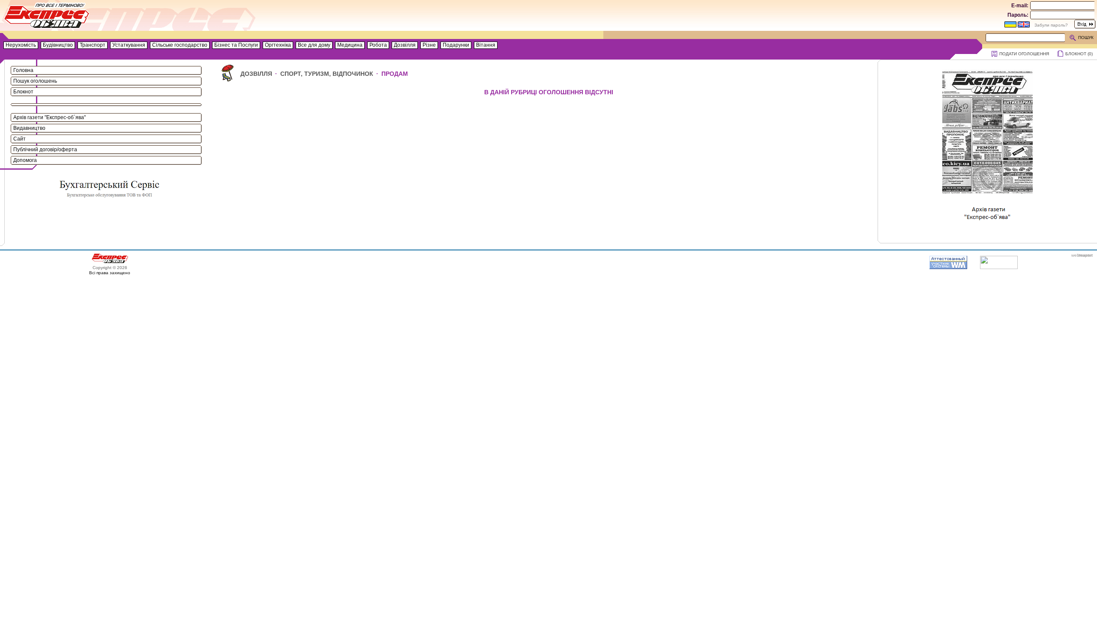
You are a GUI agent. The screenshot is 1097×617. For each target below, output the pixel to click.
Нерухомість (21, 45)
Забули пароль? (1051, 25)
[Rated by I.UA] (999, 267)
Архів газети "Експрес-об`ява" (49, 117)
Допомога (25, 160)
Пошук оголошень (35, 81)
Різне (429, 45)
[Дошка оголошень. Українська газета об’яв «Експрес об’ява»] (47, 17)
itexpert (1085, 255)
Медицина (350, 45)
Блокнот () (1079, 53)
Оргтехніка (278, 45)
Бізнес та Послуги (236, 45)
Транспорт (92, 45)
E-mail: (1019, 6)
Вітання (485, 45)
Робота (378, 45)
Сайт (19, 139)
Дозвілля (405, 45)
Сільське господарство (179, 45)
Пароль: (1017, 15)
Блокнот (23, 92)
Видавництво (29, 128)
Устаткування (128, 45)
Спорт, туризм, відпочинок (326, 73)
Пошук (1086, 37)
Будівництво (58, 45)
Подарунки (456, 45)
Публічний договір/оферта (45, 150)
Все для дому (314, 45)
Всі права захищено (109, 272)
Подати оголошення (1024, 53)
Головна (23, 70)
